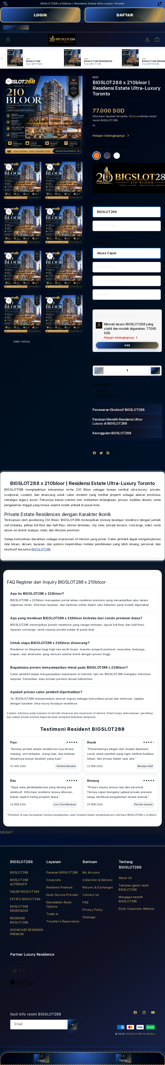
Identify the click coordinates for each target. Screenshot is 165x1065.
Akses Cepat (106, 253)
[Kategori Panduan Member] (116, 155)
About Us (125, 878)
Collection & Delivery (97, 880)
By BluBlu (149, 1034)
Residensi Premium (59, 887)
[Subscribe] (72, 1025)
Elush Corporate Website (136, 908)
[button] (8, 39)
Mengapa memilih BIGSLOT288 (131, 899)
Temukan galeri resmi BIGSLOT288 (134, 887)
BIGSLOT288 (107, 212)
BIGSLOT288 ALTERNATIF (19, 882)
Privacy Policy (92, 909)
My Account (91, 872)
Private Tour (106, 267)
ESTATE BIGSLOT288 (25, 899)
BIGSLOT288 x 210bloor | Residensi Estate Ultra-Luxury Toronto (82, 3)
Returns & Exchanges (97, 887)
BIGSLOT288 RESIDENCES (19, 908)
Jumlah (98, 360)
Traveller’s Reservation (62, 921)
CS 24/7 (103, 294)
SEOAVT (7, 832)
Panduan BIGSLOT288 (62, 872)
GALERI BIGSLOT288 (24, 891)
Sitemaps (89, 917)
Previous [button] (5, 4)
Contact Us (90, 894)
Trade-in (52, 914)
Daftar (123, 1060)
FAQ (85, 902)
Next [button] (160, 4)
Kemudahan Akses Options (59, 904)
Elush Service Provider (62, 894)
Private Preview (109, 281)
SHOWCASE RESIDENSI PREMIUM (26, 932)
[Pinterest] (109, 454)
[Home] (62, 39)
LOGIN (40, 15)
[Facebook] (95, 454)
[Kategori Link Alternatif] (107, 155)
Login (41, 1060)
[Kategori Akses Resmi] (97, 156)
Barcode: (122, 101)
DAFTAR (125, 15)
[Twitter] (102, 454)
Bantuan (134, 116)
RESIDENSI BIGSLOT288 (19, 920)
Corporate (53, 880)
